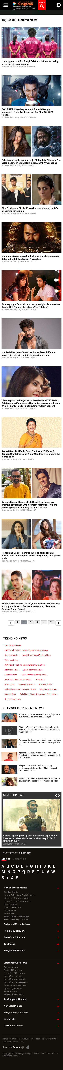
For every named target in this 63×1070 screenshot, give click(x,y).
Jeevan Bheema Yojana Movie (17, 901)
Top (9, 944)
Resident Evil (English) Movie (16, 919)
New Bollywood (15, 887)
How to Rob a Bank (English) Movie (36, 655)
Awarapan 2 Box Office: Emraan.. (18, 680)
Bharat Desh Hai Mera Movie (16, 916)
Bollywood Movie (17, 924)
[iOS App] (27, 1047)
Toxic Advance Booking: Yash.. (34, 675)
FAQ (22, 1042)
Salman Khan (10, 694)
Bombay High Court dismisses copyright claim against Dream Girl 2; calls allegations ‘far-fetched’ (31, 305)
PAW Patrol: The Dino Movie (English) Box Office (25, 665)
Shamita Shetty (45, 684)
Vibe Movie (9, 913)
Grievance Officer (10, 1042)
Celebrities (19, 858)
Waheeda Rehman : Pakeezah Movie (20, 689)
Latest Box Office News (14, 973)
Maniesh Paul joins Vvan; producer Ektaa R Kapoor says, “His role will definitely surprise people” (29, 354)
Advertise (14, 1039)
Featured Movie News (13, 970)
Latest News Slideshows (15, 985)
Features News (11, 675)
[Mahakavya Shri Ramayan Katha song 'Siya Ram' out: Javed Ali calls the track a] (9, 721)
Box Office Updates (12, 976)
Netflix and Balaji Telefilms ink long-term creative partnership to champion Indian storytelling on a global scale (31, 555)
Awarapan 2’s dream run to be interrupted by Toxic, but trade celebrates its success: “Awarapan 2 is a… (40, 742)
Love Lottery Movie (12, 907)
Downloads (13, 1025)
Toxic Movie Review (13, 645)
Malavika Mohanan (27, 684)
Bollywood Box (14, 950)
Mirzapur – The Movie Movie (16, 898)
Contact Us (51, 1039)
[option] (31, 822)
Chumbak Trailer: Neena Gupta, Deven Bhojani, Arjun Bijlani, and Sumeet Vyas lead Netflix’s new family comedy (39, 729)
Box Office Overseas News (15, 982)
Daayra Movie (10, 910)
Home (5, 1039)
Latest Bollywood (15, 963)
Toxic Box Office (11, 660)
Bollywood (16, 1012)
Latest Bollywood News (33, 670)
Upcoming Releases (13, 988)
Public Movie (15, 931)
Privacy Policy (27, 1039)
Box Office (14, 937)
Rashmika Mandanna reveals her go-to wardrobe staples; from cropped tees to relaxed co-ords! (39, 779)
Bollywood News (12, 670)
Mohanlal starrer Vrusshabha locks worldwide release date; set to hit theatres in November (30, 257)
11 (51, 622)
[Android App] (22, 1047)
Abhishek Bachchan (48, 689)
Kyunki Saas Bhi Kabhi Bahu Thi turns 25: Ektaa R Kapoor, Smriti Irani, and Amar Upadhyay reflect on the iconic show (31, 454)
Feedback (39, 1039)
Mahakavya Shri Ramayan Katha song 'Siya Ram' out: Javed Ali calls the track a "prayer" (39, 715)
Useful (10, 1019)
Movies (6, 858)
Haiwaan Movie (10, 904)
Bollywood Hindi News (14, 994)
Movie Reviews (10, 991)
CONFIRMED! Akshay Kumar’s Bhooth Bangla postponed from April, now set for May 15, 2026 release (27, 112)
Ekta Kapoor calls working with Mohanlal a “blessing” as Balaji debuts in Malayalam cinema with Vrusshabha (31, 161)
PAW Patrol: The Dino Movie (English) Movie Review (26, 650)
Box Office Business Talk (15, 979)
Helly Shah (40, 680)
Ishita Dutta (9, 684)
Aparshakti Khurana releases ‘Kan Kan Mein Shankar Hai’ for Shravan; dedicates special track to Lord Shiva (39, 755)
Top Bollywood (15, 999)
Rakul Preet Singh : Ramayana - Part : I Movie (38, 694)
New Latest (13, 1006)
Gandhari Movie (11, 655)
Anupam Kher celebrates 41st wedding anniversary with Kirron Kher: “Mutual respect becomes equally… (38, 768)
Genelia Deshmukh (13, 699)
